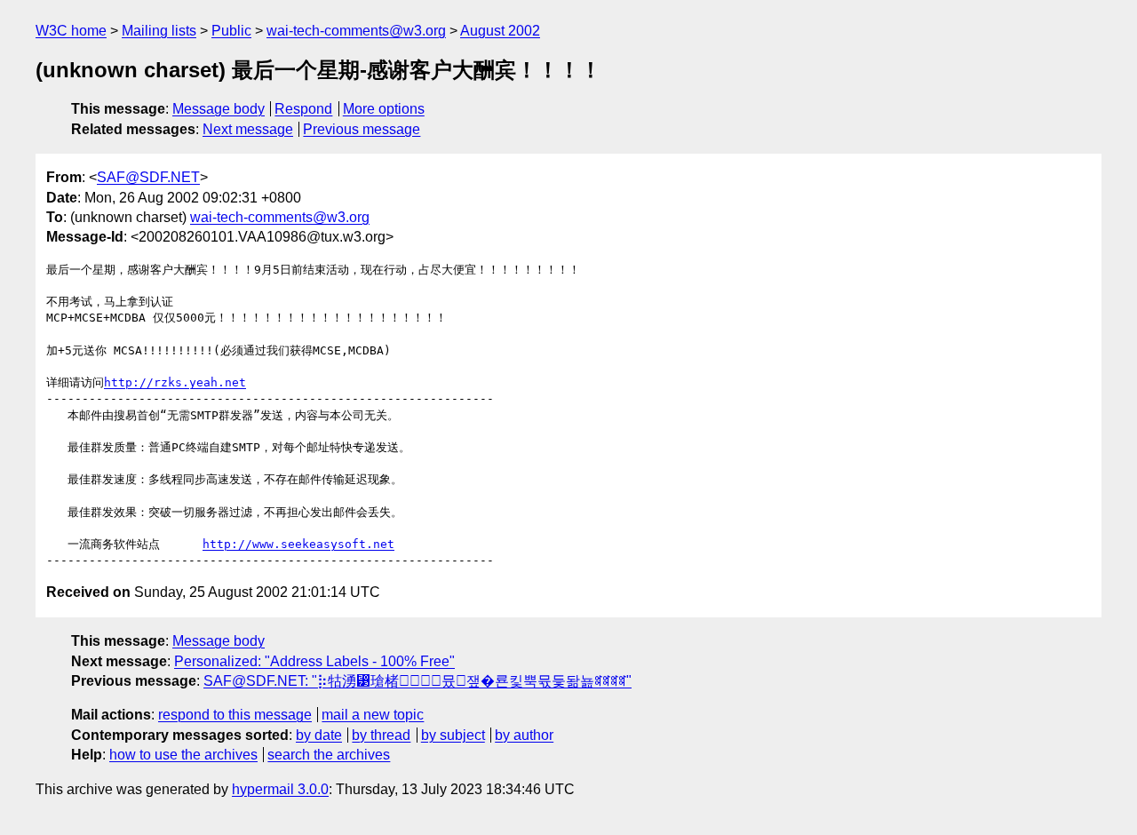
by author (524, 735)
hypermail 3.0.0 (280, 789)
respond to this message (235, 714)
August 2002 (500, 30)
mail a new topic (373, 714)
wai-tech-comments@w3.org (356, 30)
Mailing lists (159, 30)
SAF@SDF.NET (148, 177)
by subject (453, 735)
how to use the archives (183, 754)
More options (384, 108)
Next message (248, 129)
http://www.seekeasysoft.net (298, 544)
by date (319, 735)
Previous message (361, 129)
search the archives (328, 754)
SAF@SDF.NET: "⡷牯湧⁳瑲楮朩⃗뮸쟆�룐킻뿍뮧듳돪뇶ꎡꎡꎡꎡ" (417, 680)
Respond (303, 108)
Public (231, 30)
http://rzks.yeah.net (175, 382)
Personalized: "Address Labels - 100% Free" (314, 661)
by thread (381, 735)
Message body (218, 108)
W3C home (71, 30)
